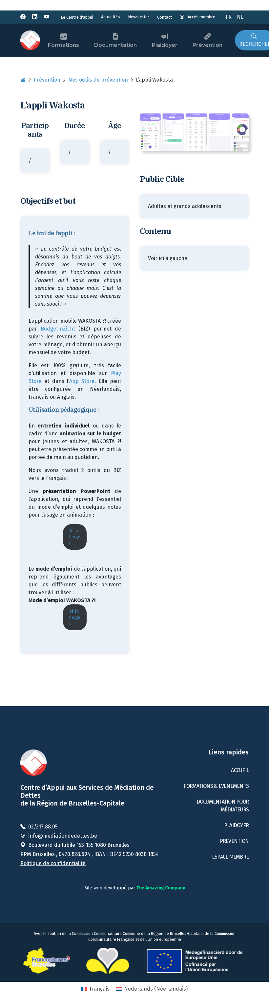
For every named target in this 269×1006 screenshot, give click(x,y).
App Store (81, 381)
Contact (164, 17)
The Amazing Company (160, 888)
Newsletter (138, 16)
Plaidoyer (164, 45)
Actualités (110, 16)
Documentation (115, 45)
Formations (63, 45)
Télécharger (74, 536)
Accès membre (201, 16)
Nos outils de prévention (98, 80)
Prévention (207, 45)
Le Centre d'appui (77, 17)
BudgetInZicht (58, 329)
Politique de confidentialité (53, 863)
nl (240, 17)
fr (229, 17)
